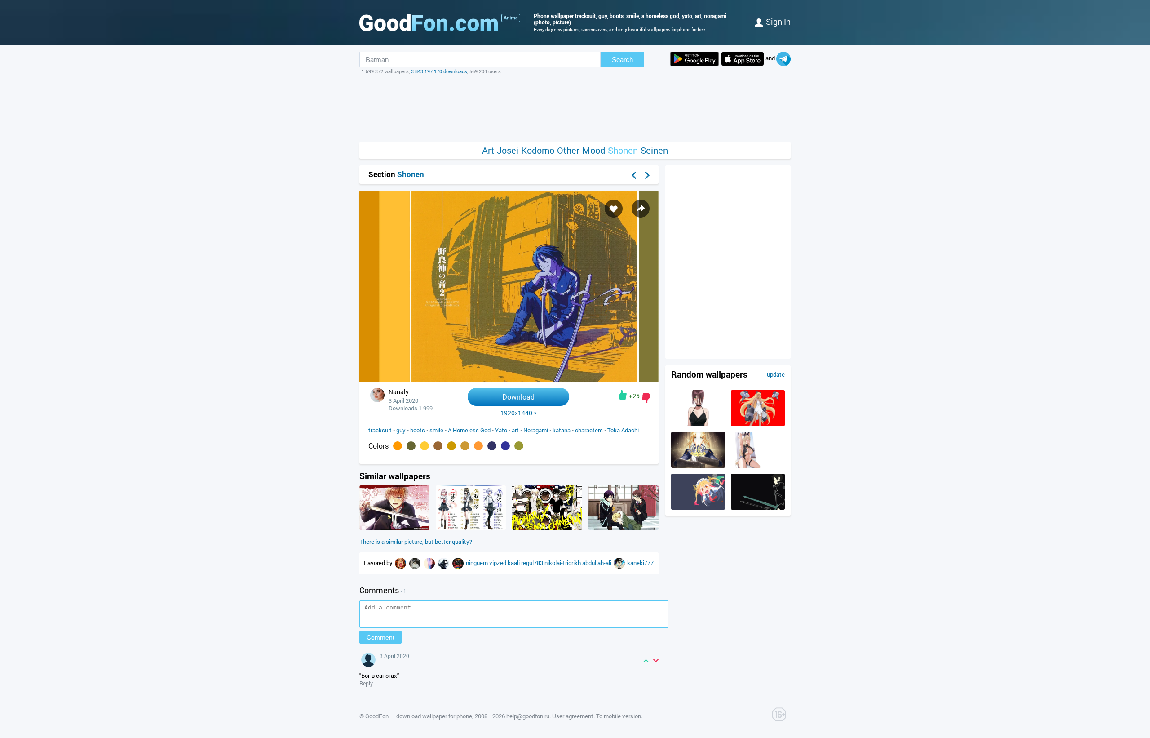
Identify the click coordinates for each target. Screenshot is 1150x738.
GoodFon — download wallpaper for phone (418, 716)
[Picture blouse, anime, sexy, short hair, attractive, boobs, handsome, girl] (698, 424)
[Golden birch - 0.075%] (451, 445)
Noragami (535, 430)
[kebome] (401, 563)
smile (436, 430)
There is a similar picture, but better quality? (415, 542)
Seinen (654, 150)
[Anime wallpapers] (510, 18)
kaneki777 (640, 563)
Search (622, 59)
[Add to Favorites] (614, 209)
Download (518, 396)
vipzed (498, 563)
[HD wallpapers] (694, 59)
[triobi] (620, 563)
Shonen (623, 150)
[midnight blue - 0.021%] (491, 445)
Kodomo (537, 150)
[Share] (641, 209)
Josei (507, 150)
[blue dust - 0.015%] (505, 445)
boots (417, 430)
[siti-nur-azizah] (415, 563)
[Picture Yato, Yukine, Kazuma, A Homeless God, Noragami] (623, 528)
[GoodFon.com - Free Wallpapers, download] (428, 22)
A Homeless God (469, 430)
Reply (366, 683)
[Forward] (647, 175)
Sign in (778, 21)
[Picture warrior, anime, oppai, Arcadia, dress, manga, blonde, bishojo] (758, 424)
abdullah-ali (597, 563)
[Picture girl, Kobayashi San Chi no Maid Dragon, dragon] (698, 507)
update (776, 374)
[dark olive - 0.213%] (411, 445)
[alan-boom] (458, 563)
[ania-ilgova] (430, 563)
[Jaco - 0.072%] (478, 445)
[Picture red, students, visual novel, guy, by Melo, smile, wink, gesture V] (394, 528)
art (515, 430)
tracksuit (380, 430)
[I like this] (623, 395)
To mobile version (618, 716)
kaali (514, 563)
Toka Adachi (623, 430)
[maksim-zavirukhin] (444, 563)
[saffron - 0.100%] (424, 445)
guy (401, 430)
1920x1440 (516, 413)
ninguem (477, 563)
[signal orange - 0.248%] (397, 445)
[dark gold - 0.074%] (464, 445)
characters (589, 430)
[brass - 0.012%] (518, 445)
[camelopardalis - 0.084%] (437, 445)
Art (488, 150)
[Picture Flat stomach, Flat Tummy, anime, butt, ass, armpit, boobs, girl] (758, 466)
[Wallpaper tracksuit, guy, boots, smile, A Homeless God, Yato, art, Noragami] (509, 379)
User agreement (572, 716)
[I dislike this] (646, 398)
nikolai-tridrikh (563, 563)
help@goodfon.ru (527, 716)
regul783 (532, 563)
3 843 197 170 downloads (439, 71)
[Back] (634, 175)
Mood (593, 150)
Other (568, 150)
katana (562, 430)
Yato (501, 430)
